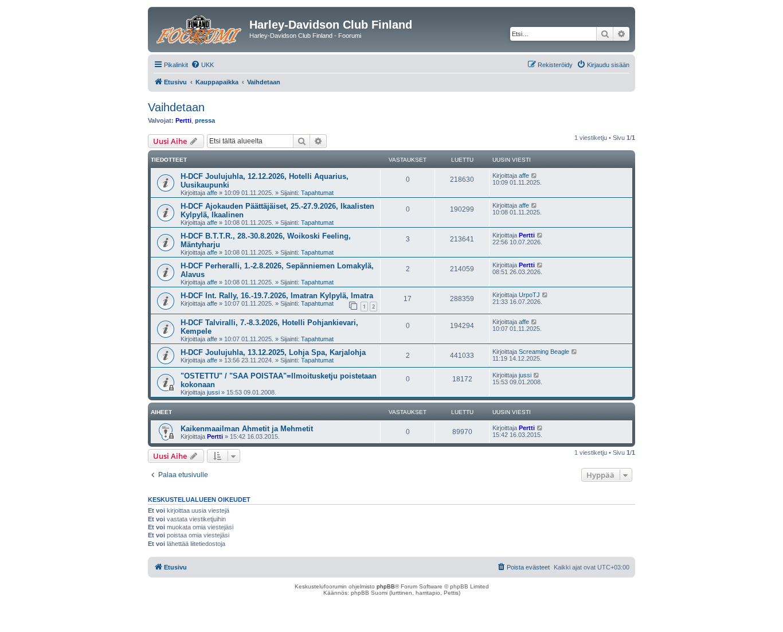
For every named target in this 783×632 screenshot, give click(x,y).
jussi (213, 392)
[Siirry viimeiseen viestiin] (534, 175)
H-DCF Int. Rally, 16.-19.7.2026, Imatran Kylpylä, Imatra (277, 295)
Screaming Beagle (544, 351)
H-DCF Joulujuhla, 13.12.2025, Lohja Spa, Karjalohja (273, 352)
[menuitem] (202, 65)
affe (212, 192)
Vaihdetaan (176, 107)
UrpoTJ (529, 294)
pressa (205, 120)
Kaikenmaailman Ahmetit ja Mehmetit (247, 428)
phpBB (386, 586)
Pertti (183, 120)
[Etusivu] (200, 28)
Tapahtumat (317, 192)
